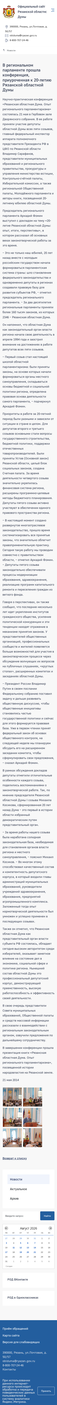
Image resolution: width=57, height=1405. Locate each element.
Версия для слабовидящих (21, 1342)
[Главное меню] (51, 10)
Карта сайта (11, 1335)
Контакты (9, 1369)
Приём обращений (15, 1328)
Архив (14, 1198)
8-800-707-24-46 (19, 40)
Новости (16, 1179)
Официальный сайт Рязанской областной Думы (33, 11)
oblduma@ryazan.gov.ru (23, 35)
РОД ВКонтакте (17, 1279)
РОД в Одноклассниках (22, 1297)
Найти (47, 1215)
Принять (46, 1390)
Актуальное (18, 1189)
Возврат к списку (15, 1158)
